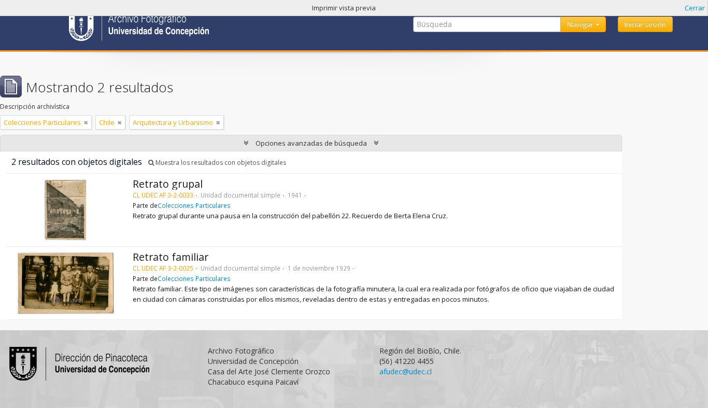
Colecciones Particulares (194, 205)
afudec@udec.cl (405, 371)
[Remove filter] (86, 122)
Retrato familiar (170, 257)
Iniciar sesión (645, 24)
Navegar (580, 24)
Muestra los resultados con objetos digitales (220, 162)
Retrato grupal (168, 184)
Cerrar (695, 7)
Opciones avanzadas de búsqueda (311, 143)
